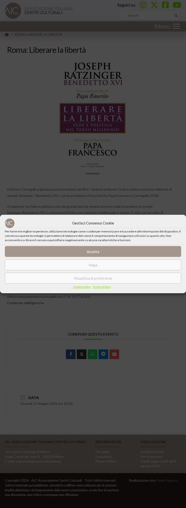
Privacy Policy (102, 287)
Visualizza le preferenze (93, 278)
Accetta (93, 251)
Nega (93, 265)
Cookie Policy (82, 287)
